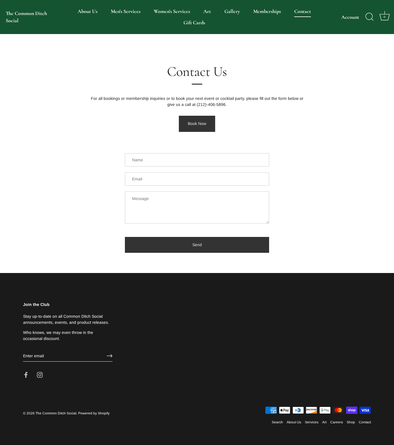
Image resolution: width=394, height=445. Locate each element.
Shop (351, 422)
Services (311, 422)
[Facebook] (26, 374)
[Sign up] (109, 356)
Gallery (232, 11)
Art (207, 11)
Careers (336, 422)
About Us (87, 11)
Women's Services (172, 11)
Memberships (267, 11)
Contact (302, 11)
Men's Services (125, 11)
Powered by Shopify (94, 413)
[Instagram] (40, 374)
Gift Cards (194, 22)
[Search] (369, 17)
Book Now (197, 123)
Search (277, 422)
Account (350, 17)
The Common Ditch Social (26, 17)
